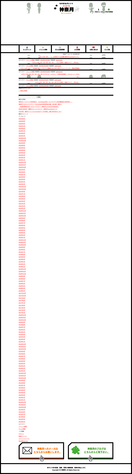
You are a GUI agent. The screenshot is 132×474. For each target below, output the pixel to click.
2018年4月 (22, 288)
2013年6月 (22, 417)
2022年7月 (22, 174)
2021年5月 (22, 198)
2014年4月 (22, 392)
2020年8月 (22, 220)
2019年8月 (22, 249)
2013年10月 (22, 407)
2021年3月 (22, 203)
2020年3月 (22, 232)
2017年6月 (22, 305)
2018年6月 (22, 283)
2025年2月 (22, 126)
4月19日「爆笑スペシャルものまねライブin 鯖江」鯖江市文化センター (40, 111)
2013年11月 (22, 404)
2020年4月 (22, 230)
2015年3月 (22, 366)
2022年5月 (22, 179)
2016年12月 (22, 315)
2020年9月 (22, 218)
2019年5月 (22, 257)
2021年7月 (22, 194)
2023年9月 (22, 143)
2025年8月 (22, 121)
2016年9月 (22, 322)
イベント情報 (30, 60)
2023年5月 (22, 150)
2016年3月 (22, 337)
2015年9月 (22, 351)
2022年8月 (22, 172)
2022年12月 (22, 162)
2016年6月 (22, 329)
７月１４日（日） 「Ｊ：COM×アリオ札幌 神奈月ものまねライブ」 (59, 56)
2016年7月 (22, 327)
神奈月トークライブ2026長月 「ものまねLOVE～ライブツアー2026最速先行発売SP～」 (45, 102)
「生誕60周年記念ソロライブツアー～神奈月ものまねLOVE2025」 (39, 106)
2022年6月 (22, 177)
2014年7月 (22, 385)
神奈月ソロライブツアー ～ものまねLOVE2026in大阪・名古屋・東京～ (40, 104)
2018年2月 (22, 291)
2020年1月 (22, 237)
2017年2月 (22, 310)
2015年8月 (22, 354)
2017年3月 (22, 308)
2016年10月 (22, 320)
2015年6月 (22, 358)
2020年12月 (22, 211)
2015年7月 (22, 356)
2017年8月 (22, 300)
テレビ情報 (29, 66)
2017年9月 (22, 298)
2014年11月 (22, 375)
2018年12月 (22, 269)
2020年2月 (22, 235)
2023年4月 (22, 152)
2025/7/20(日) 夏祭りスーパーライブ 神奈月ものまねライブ (38, 109)
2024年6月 (22, 133)
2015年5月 (22, 361)
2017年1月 (22, 312)
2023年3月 (22, 155)
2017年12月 (22, 293)
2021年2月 (22, 206)
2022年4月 (22, 182)
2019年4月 (22, 259)
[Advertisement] (66, 29)
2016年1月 (22, 341)
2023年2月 (22, 157)
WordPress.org (23, 441)
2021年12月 (22, 186)
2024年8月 (22, 128)
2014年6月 (22, 387)
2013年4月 (22, 421)
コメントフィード (24, 438)
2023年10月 (22, 140)
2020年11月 (22, 213)
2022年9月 (22, 169)
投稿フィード (23, 436)
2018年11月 (22, 271)
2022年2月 (22, 184)
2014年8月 (22, 383)
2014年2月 (22, 397)
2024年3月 (22, 136)
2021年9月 (22, 191)
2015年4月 (22, 363)
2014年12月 (22, 373)
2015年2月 (22, 368)
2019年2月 (22, 264)
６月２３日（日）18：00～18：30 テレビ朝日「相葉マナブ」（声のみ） (57, 82)
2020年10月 (22, 215)
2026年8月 (22, 118)
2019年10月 (22, 245)
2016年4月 (22, 334)
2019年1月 (22, 266)
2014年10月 (22, 378)
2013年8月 (22, 412)
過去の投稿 (23, 90)
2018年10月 (22, 274)
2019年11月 (22, 242)
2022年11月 (22, 165)
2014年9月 (22, 380)
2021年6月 (22, 196)
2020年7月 (22, 223)
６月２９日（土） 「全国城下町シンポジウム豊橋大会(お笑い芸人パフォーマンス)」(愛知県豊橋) (50, 68)
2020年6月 (22, 225)
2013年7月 (22, 414)
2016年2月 (22, 339)
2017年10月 (22, 295)
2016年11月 (22, 317)
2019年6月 (22, 254)
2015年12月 (22, 344)
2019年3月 (22, 261)
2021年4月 (22, 201)
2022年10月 (22, 167)
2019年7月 (22, 252)
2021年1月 (22, 208)
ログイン (21, 434)
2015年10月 (22, 349)
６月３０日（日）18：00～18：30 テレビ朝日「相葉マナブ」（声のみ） (56, 62)
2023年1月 (22, 160)
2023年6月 (22, 148)
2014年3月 (22, 395)
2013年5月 (22, 419)
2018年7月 (22, 281)
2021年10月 (22, 189)
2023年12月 (22, 138)
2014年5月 (22, 390)
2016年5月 (22, 332)
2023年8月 (22, 145)
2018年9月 (22, 276)
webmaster (59, 60)
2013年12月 (22, 402)
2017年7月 (22, 303)
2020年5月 (22, 228)
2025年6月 (22, 123)
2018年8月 (22, 278)
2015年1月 (22, 371)
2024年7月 (22, 131)
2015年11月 (22, 346)
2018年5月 (22, 286)
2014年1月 (22, 400)
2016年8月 (22, 324)
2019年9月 (22, 247)
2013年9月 (22, 409)
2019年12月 (22, 240)
